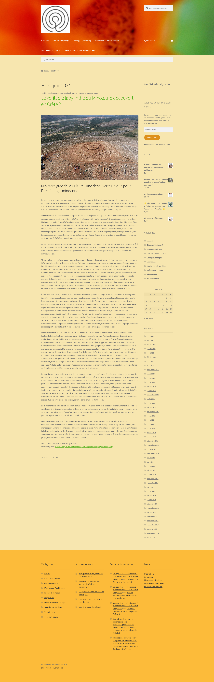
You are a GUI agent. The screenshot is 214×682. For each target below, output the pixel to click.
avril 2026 (150, 340)
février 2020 (151, 470)
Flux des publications (153, 580)
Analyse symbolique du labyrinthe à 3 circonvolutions (125, 595)
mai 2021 (150, 424)
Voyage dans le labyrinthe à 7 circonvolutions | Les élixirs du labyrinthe (125, 576)
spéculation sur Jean (155, 270)
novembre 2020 (153, 445)
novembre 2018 (153, 508)
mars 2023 (151, 382)
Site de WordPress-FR (153, 586)
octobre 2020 (152, 449)
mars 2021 (151, 428)
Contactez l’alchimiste (50, 50)
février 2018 (151, 512)
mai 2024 (150, 365)
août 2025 (151, 344)
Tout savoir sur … (154, 278)
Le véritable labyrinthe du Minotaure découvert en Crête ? (87, 101)
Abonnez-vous (152, 137)
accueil (150, 241)
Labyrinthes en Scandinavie (90, 607)
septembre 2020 (153, 453)
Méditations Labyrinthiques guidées (80, 50)
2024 (53, 71)
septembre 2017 (153, 516)
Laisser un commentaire (88, 93)
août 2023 (151, 374)
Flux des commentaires (154, 583)
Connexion (148, 577)
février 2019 (151, 495)
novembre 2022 (153, 395)
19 (154, 309)
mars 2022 (151, 403)
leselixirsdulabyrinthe (68, 93)
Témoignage (152, 274)
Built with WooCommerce (52, 668)
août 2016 (151, 537)
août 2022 (151, 399)
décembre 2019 (152, 479)
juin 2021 (150, 420)
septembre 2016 (153, 533)
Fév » (151, 318)
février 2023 (151, 386)
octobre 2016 (152, 529)
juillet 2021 (151, 416)
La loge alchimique (154, 257)
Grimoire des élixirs (154, 249)
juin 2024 (150, 361)
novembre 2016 (153, 525)
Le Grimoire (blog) (61, 40)
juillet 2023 (151, 378)
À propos (45, 40)
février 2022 (151, 407)
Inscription (149, 574)
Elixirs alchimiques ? (155, 245)
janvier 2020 (151, 474)
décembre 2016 (152, 520)
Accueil (46, 71)
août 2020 (151, 458)
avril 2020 (150, 462)
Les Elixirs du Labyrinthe (157, 84)
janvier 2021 (151, 437)
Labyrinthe (54, 457)
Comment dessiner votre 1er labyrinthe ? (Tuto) (125, 611)
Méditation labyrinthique (156, 266)
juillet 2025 (151, 349)
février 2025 (151, 357)
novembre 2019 (153, 483)
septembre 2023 (153, 370)
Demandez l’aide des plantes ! (107, 40)
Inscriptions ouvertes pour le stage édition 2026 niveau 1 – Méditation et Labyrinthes (125, 641)
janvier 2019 (151, 500)
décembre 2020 (152, 441)
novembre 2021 (153, 412)
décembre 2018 (152, 504)
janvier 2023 (151, 391)
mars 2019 (151, 491)
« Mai (146, 318)
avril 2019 (150, 487)
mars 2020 (151, 466)
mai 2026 (150, 336)
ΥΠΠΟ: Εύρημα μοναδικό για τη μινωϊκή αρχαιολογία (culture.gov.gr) (84, 446)
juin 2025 (150, 353)
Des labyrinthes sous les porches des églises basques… (89, 584)
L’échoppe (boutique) (82, 40)
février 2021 (151, 432)
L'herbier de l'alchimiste (156, 253)
